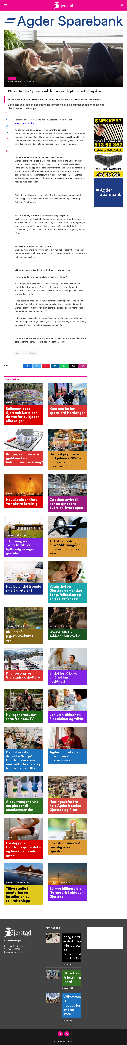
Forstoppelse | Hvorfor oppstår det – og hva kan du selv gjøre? (23, 849)
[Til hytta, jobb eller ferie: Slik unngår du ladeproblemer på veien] (67, 527)
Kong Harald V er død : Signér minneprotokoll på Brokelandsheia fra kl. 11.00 (74, 947)
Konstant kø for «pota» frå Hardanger (67, 411)
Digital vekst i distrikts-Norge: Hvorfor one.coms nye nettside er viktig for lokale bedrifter (23, 760)
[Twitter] (6, 125)
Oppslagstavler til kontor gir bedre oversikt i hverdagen (66, 504)
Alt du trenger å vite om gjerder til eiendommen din (22, 806)
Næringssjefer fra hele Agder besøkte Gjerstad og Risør (65, 806)
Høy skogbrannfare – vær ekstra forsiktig (23, 502)
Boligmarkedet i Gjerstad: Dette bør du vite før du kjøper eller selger (22, 415)
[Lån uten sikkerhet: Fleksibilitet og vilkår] (67, 700)
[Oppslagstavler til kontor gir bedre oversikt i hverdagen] (67, 485)
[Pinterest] (6, 138)
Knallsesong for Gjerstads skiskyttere (23, 675)
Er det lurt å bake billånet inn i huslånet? (63, 677)
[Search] (122, 5)
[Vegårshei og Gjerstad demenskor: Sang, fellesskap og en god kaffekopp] (67, 572)
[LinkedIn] (6, 132)
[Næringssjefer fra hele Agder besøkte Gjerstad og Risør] (67, 787)
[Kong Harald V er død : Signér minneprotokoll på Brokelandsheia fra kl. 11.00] (53, 938)
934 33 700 (16, 949)
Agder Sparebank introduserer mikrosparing (63, 756)
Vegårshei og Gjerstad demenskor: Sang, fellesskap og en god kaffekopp (66, 592)
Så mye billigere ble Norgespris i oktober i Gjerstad (67, 892)
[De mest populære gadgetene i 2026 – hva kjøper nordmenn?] (67, 440)
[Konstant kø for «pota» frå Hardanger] (67, 394)
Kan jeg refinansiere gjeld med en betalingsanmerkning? (24, 458)
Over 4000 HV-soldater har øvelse (65, 634)
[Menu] (5, 5)
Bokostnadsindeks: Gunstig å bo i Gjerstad (64, 847)
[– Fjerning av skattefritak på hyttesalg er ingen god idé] (23, 527)
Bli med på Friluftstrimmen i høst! (74, 978)
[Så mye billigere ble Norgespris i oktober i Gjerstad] (67, 874)
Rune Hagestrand (16, 81)
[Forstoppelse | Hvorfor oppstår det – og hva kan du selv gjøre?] (23, 829)
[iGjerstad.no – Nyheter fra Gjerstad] (63, 5)
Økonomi (33, 353)
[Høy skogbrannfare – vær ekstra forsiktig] (23, 485)
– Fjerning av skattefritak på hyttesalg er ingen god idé (20, 547)
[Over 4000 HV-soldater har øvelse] (67, 618)
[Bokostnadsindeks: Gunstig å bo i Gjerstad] (67, 829)
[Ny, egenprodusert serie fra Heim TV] (23, 700)
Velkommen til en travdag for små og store (72, 1005)
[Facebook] (6, 119)
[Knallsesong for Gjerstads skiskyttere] (23, 659)
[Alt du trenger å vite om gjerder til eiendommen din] (23, 787)
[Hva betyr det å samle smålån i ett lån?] (23, 572)
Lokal (17, 353)
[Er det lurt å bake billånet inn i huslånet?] (67, 659)
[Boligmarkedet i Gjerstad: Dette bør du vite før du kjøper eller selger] (23, 394)
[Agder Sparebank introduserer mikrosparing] (67, 738)
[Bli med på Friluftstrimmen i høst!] (53, 974)
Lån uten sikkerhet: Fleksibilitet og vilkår (66, 717)
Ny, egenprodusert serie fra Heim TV (21, 717)
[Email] (6, 144)
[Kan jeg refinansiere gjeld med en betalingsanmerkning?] (23, 440)
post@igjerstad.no (18, 952)
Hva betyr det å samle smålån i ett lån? (23, 588)
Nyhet (24, 353)
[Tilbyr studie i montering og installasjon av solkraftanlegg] (23, 874)
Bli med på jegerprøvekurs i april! (19, 636)
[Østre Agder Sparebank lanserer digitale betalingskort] (63, 58)
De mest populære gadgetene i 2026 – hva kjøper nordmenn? (65, 460)
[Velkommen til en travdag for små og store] (53, 998)
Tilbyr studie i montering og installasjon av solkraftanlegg (18, 895)
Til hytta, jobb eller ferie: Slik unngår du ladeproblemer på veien (66, 547)
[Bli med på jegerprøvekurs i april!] (23, 618)
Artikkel (12, 78)
